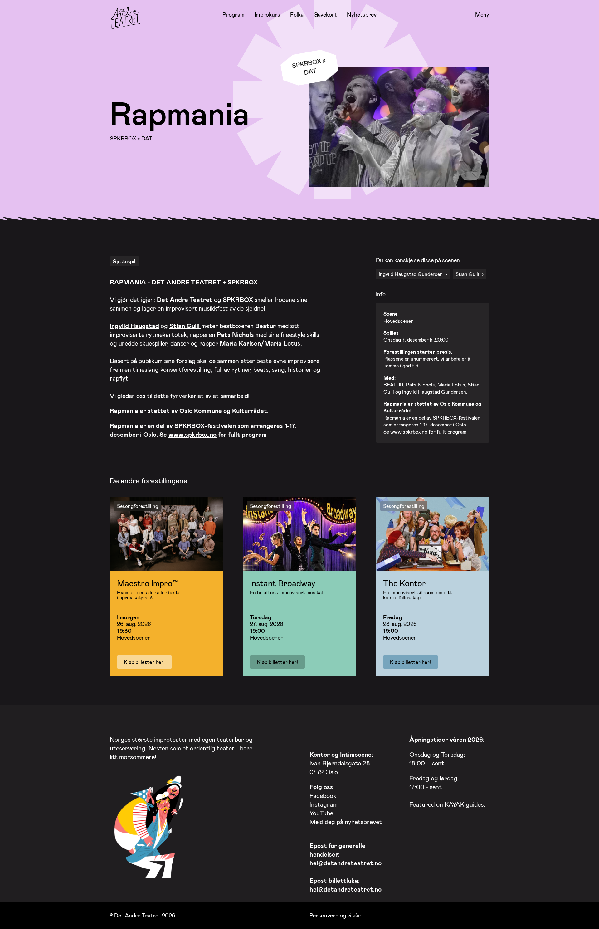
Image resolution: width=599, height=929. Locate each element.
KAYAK (454, 804)
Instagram (323, 804)
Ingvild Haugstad (134, 325)
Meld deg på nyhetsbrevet (345, 821)
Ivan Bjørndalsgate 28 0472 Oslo (341, 762)
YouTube (321, 813)
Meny (482, 15)
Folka (297, 14)
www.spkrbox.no (192, 434)
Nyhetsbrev (362, 14)
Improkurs (267, 14)
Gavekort (325, 14)
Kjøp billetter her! (144, 662)
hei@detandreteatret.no (345, 863)
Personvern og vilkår (335, 915)
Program (233, 14)
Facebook (322, 795)
